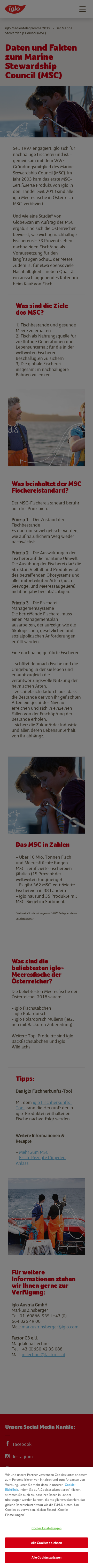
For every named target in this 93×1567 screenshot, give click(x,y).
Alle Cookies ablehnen (46, 1543)
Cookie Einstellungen (46, 1528)
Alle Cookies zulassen (47, 1557)
